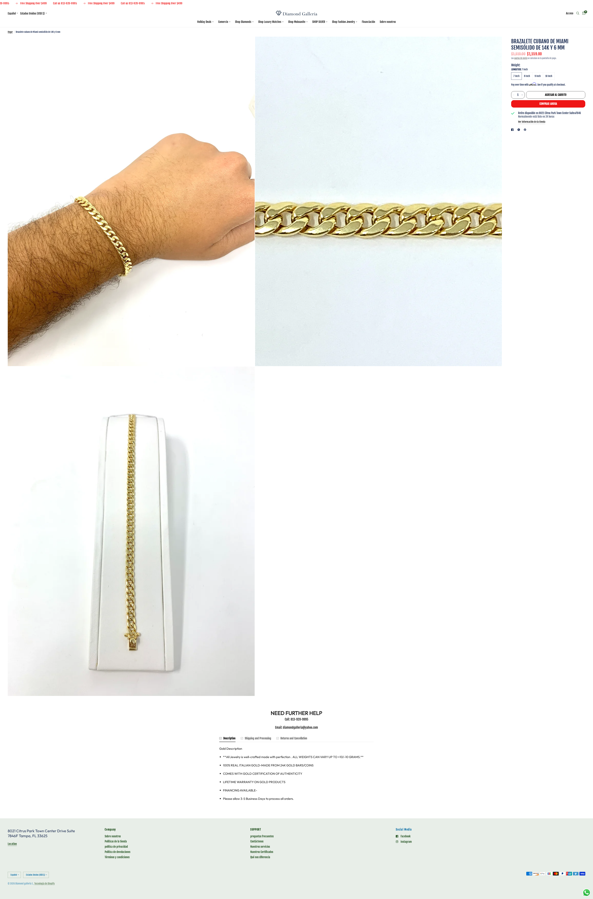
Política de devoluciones (117, 852)
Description (229, 738)
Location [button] (12, 843)
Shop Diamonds (243, 21)
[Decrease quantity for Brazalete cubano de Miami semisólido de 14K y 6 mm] (513, 94)
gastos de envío (520, 58)
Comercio (223, 21)
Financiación (368, 21)
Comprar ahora (548, 103)
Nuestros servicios (260, 846)
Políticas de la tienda (116, 841)
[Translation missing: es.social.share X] (519, 130)
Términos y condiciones (117, 857)
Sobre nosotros (388, 21)
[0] (583, 13)
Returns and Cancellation (293, 738)
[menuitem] (205, 22)
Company (110, 829)
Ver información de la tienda (531, 121)
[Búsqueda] (578, 13)
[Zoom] (248, 43)
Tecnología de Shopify (44, 883)
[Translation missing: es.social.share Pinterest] (526, 130)
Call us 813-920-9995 (51, 3)
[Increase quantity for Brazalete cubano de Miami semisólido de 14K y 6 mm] (522, 94)
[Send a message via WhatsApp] (586, 892)
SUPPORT (255, 829)
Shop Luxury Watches (269, 21)
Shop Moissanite (296, 21)
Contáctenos (256, 841)
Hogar (10, 31)
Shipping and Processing (258, 738)
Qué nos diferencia (260, 857)
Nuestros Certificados (261, 852)
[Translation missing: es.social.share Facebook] (513, 130)
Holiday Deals (204, 21)
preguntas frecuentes (262, 836)
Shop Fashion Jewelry (343, 21)
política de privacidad (116, 846)
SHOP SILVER (318, 21)
